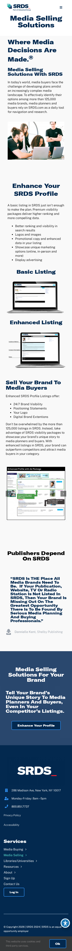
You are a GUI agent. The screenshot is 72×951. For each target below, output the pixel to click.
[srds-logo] (19, 4)
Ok (57, 944)
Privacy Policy (12, 815)
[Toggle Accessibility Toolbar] (65, 923)
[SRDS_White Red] (36, 758)
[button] (9, 494)
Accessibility (11, 824)
